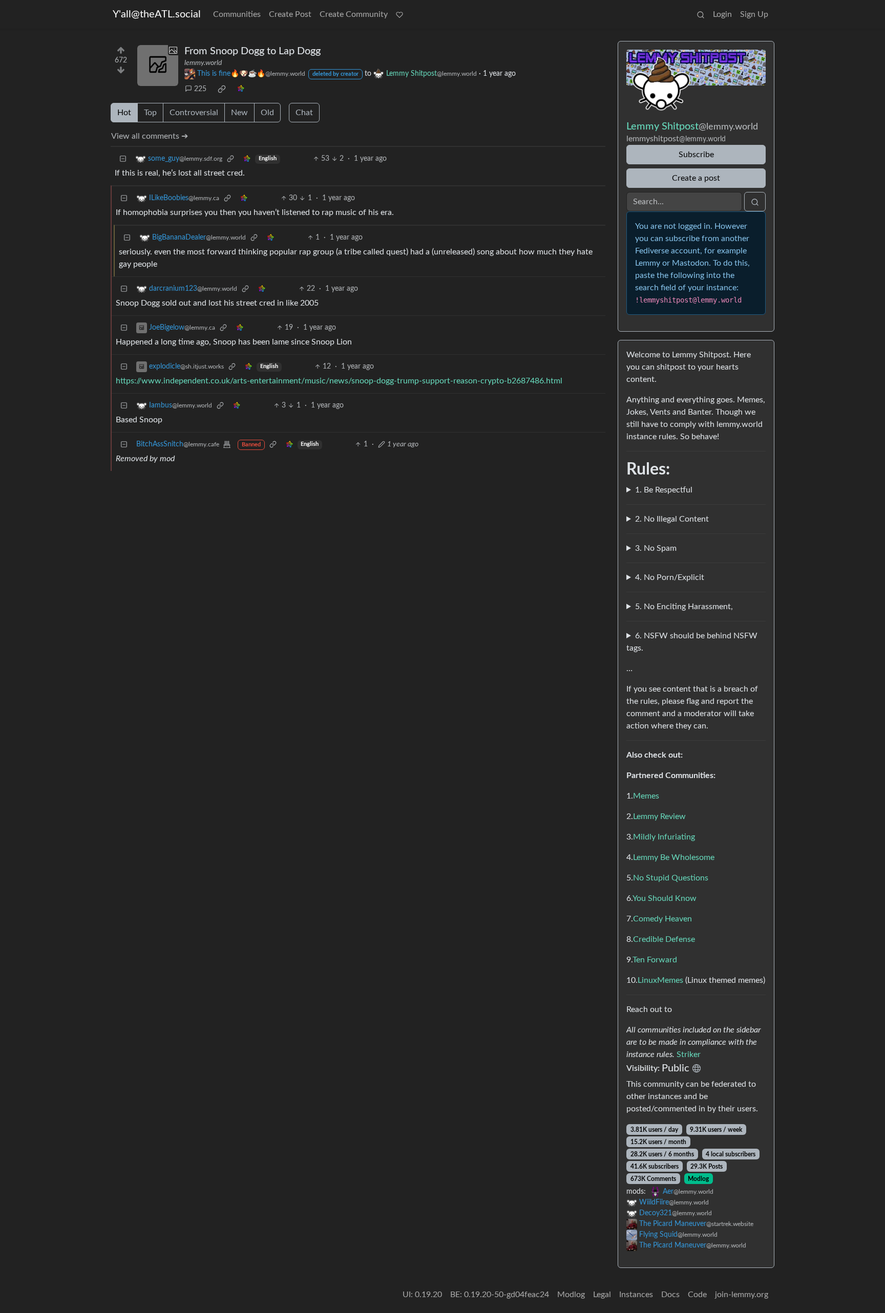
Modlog (698, 1179)
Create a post (696, 178)
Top (150, 113)
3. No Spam (656, 548)
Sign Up (754, 14)
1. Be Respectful (663, 490)
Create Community (354, 14)
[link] (222, 89)
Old (267, 113)
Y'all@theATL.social (157, 14)
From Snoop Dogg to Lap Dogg (252, 51)
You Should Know (665, 898)
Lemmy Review (659, 816)
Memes (646, 796)
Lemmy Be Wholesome (673, 857)
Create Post (290, 14)
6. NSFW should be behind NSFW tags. (691, 642)
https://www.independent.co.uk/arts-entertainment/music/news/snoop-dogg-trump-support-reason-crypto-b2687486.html (339, 381)
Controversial (194, 113)
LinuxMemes (660, 980)
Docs (670, 1294)
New (239, 113)
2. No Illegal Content (672, 519)
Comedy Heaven (662, 919)
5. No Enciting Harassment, (684, 606)
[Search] (700, 14)
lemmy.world (203, 63)
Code (697, 1294)
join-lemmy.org (741, 1294)
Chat (304, 113)
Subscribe (696, 154)
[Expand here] (157, 65)
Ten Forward (655, 960)
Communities (237, 14)
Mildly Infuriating (664, 837)
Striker (689, 1054)
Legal (602, 1294)
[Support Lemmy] (399, 14)
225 (200, 89)
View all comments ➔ (149, 136)
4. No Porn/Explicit (669, 577)
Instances (636, 1294)
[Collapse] (123, 159)
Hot (124, 113)
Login (722, 14)
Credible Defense (664, 939)
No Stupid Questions (670, 878)
